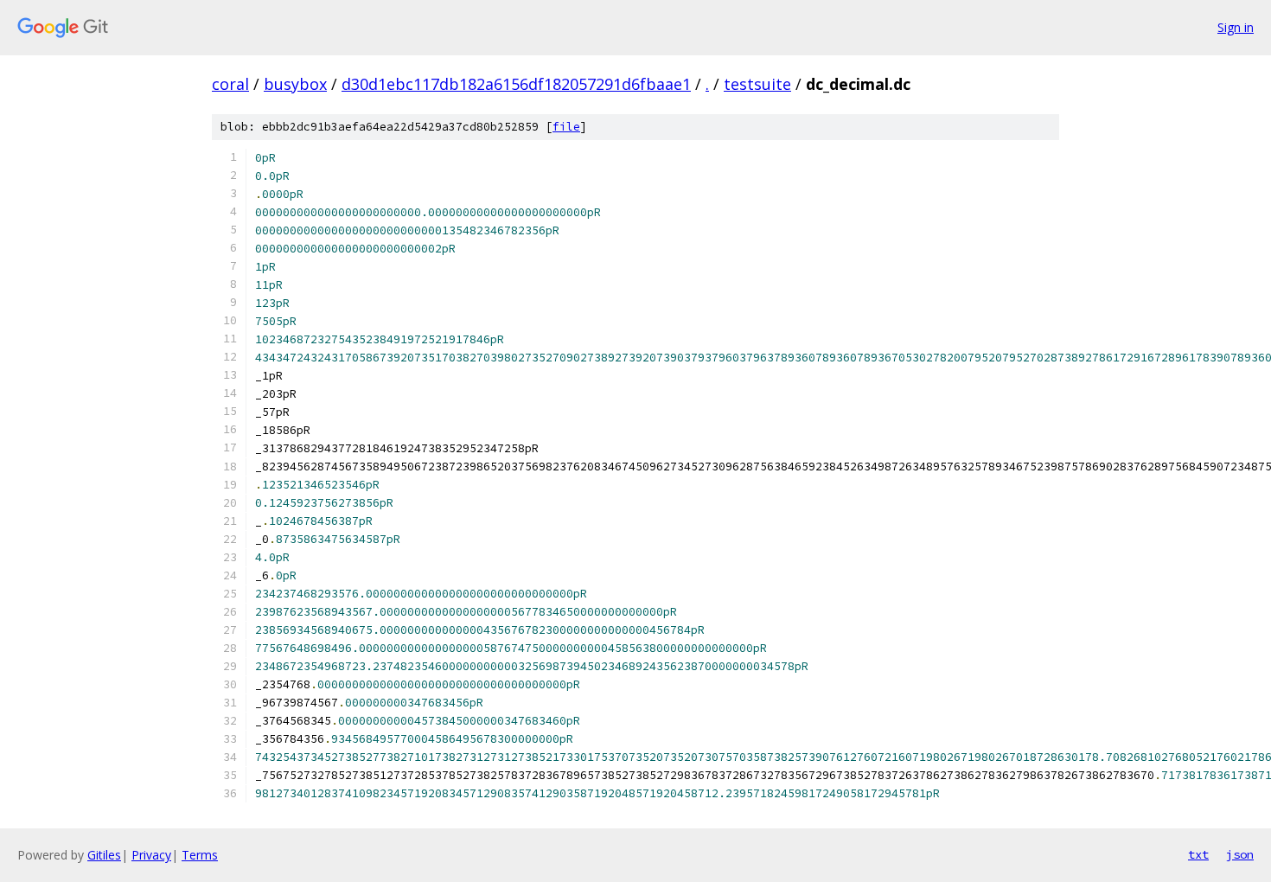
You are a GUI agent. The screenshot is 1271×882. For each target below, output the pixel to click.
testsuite (757, 84)
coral (230, 84)
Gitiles (104, 855)
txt (1198, 854)
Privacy (151, 855)
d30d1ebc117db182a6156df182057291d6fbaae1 (516, 84)
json (1240, 854)
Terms (200, 855)
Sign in (1235, 27)
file (566, 126)
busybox (295, 84)
